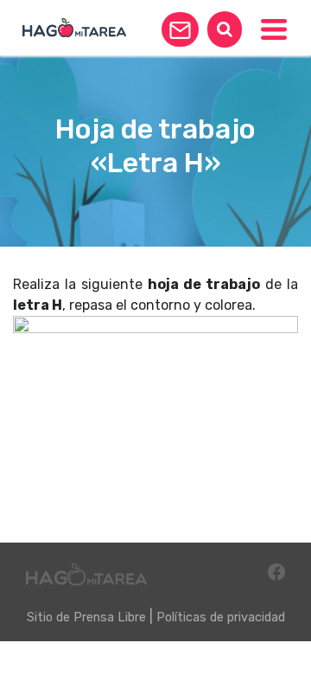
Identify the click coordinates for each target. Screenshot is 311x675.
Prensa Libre (109, 617)
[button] (180, 29)
